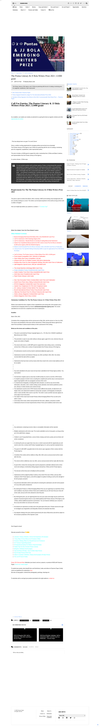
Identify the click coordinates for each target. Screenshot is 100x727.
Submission (15, 10)
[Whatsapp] (71, 3)
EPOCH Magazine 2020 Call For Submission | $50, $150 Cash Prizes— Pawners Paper (23, 637)
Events (71, 142)
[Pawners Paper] (23, 4)
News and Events (54, 7)
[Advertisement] (50, 24)
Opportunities (76, 7)
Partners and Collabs (33, 10)
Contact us (42, 713)
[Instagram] (73, 3)
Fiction (71, 144)
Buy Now (52, 10)
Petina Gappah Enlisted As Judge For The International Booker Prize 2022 (31, 94)
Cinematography (73, 137)
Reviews (34, 7)
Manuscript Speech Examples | (77, 246)
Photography (72, 152)
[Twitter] (81, 3)
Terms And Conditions (49, 717)
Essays (71, 141)
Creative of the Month (74, 139)
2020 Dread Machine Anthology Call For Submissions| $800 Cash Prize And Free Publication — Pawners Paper (50, 637)
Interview (72, 146)
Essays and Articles (43, 7)
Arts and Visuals (65, 7)
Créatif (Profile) (73, 140)
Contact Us (43, 10)
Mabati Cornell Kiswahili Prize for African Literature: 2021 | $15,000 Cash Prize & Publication (38, 246)
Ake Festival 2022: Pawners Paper (21, 92)
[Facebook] (68, 3)
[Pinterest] (78, 3)
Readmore (69, 213)
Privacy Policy (42, 716)
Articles (71, 135)
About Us (23, 10)
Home (15, 7)
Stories (27, 7)
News (71, 148)
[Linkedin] (76, 3)
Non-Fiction (72, 149)
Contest (71, 138)
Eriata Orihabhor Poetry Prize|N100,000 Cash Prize (29, 270)
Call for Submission (28, 73)
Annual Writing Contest (75, 133)
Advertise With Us (18, 616)
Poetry (21, 7)
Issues (71, 147)
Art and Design (73, 134)
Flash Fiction (72, 145)
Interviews (84, 7)
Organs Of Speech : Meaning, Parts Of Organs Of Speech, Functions (77, 226)
